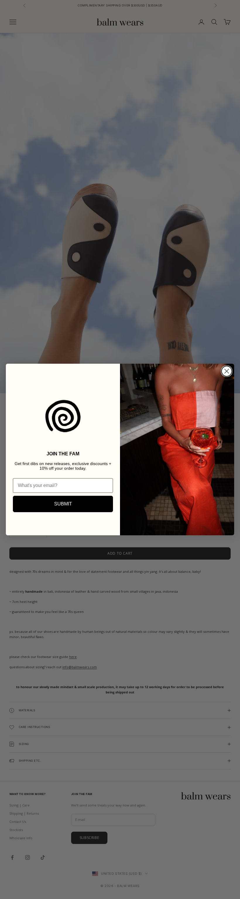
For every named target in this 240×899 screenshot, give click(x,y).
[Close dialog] (227, 371)
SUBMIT (63, 503)
